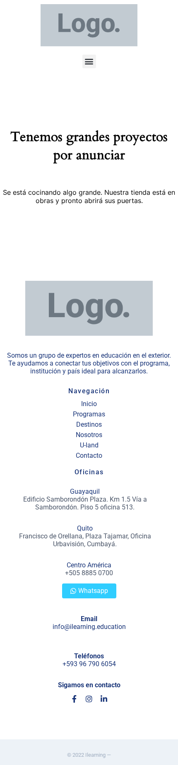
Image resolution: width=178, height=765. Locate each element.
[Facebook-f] (74, 698)
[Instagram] (89, 698)
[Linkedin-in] (103, 698)
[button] (89, 61)
